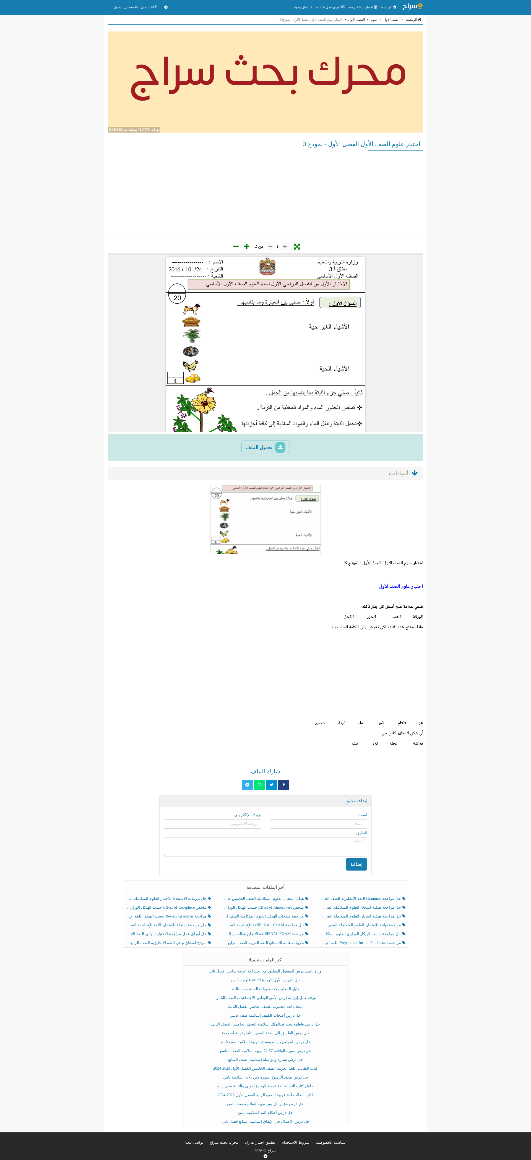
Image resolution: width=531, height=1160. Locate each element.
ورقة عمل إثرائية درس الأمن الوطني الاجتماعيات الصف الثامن (265, 998)
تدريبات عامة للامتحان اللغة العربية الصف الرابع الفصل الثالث (264, 943)
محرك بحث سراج (224, 1142)
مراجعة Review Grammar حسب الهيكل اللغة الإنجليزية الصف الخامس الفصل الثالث (167, 916)
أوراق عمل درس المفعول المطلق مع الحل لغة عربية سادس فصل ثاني (265, 971)
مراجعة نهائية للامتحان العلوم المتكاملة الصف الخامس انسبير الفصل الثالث (361, 925)
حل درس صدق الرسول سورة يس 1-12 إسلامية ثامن (265, 1077)
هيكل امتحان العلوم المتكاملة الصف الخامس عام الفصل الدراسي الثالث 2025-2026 (264, 899)
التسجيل (147, 7)
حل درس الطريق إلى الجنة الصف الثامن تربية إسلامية (265, 1033)
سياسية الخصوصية (331, 1142)
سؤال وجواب (301, 7)
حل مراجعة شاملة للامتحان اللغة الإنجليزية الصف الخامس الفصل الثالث (167, 925)
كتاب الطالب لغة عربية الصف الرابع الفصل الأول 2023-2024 (265, 1095)
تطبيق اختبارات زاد (260, 1142)
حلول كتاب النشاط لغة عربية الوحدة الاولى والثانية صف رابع (265, 1086)
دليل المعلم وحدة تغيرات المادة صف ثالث (265, 989)
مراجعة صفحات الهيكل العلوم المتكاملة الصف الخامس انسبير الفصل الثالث (264, 916)
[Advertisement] (265, 194)
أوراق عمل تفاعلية (328, 7)
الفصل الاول (356, 20)
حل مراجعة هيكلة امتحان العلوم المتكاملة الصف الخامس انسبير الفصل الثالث (361, 907)
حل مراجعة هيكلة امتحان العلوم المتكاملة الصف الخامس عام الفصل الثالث (361, 916)
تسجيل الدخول (124, 7)
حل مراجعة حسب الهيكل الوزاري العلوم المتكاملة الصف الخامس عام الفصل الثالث (361, 934)
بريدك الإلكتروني (247, 815)
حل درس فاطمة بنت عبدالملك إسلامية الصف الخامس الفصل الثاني (265, 1024)
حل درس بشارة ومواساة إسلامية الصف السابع (265, 1060)
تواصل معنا (194, 1142)
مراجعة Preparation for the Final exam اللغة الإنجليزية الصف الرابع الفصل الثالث (361, 943)
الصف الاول (391, 20)
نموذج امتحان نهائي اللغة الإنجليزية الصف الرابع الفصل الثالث (167, 943)
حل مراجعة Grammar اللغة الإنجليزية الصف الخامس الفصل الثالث (361, 899)
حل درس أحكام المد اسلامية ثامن (265, 1113)
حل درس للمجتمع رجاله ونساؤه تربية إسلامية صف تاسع (265, 1042)
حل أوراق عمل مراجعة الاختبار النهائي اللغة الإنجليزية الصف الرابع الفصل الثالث (167, 934)
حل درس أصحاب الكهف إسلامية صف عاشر (265, 1015)
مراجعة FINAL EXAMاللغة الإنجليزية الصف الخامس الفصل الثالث (264, 934)
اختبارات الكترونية (361, 7)
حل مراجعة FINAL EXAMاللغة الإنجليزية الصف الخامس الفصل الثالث (264, 925)
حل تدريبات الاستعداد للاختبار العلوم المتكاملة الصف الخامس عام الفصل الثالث (167, 899)
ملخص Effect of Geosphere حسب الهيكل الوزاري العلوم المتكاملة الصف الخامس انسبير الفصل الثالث (167, 907)
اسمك (362, 815)
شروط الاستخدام (295, 1142)
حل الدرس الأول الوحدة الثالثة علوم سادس (265, 980)
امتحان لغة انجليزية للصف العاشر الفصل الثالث (266, 1007)
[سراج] (412, 7)
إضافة (356, 864)
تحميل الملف (260, 447)
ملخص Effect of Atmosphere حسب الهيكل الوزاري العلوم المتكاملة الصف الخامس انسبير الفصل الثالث (264, 907)
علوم (374, 20)
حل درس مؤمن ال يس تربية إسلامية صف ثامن (265, 1104)
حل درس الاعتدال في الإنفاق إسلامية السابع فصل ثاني (265, 1121)
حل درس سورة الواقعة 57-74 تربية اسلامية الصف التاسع (265, 1051)
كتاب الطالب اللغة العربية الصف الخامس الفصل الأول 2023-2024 (265, 1068)
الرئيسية (387, 7)
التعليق (361, 833)
